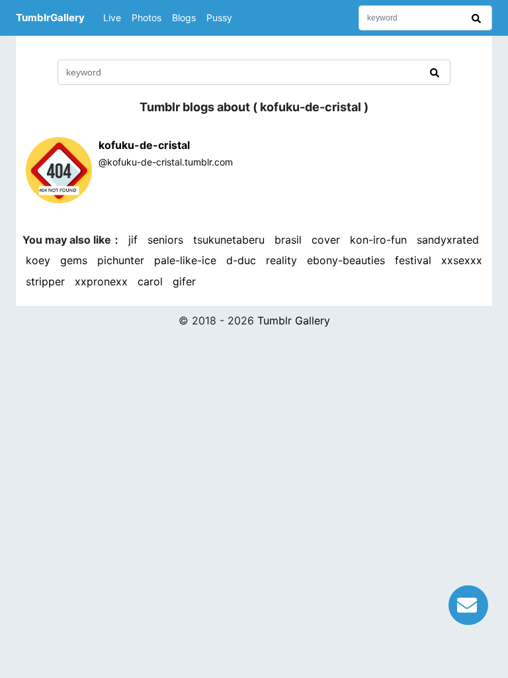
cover (326, 239)
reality (281, 260)
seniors (165, 239)
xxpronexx (101, 281)
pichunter (120, 260)
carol (150, 281)
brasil (288, 239)
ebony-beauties (346, 260)
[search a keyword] (478, 18)
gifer (184, 281)
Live (112, 17)
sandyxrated (448, 239)
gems (73, 260)
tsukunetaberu (229, 239)
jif (133, 239)
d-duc (241, 260)
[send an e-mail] (468, 603)
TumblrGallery (50, 17)
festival (413, 260)
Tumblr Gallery (293, 320)
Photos (146, 17)
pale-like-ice (185, 260)
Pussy (219, 17)
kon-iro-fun (378, 239)
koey (38, 260)
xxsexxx (461, 260)
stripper (45, 281)
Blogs (184, 17)
